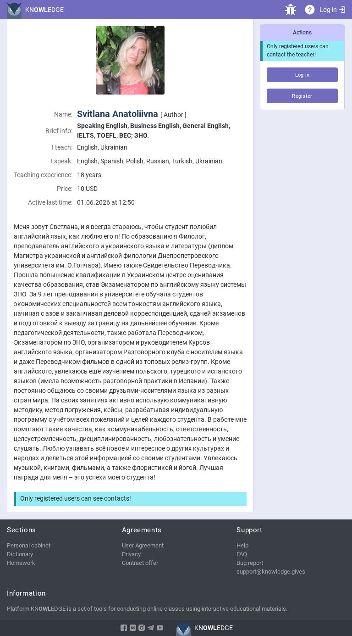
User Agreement (143, 545)
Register (302, 96)
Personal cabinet (28, 545)
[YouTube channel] (160, 628)
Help (242, 545)
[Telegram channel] (151, 628)
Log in (328, 9)
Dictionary (20, 554)
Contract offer (140, 562)
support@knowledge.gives (270, 571)
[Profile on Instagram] (141, 628)
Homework (21, 562)
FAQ (241, 554)
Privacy (131, 554)
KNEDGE (44, 9)
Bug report (249, 562)
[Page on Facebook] (124, 628)
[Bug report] (290, 9)
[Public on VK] (133, 628)
